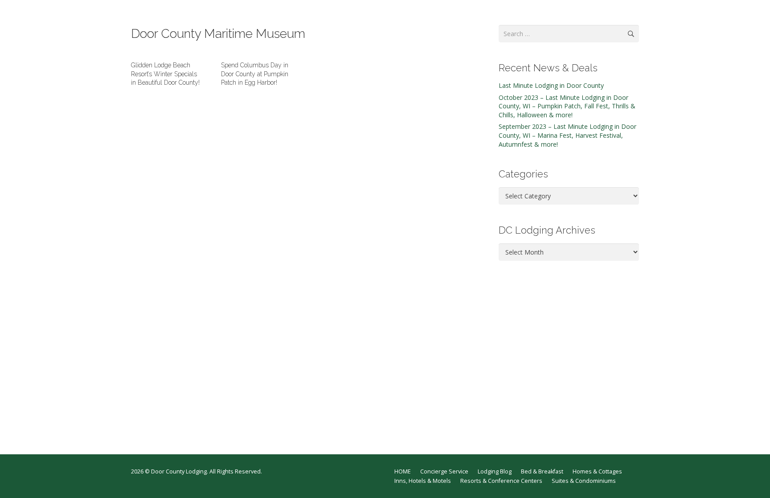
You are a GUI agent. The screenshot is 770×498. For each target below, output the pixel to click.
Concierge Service (444, 471)
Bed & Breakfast (542, 471)
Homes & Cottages (597, 471)
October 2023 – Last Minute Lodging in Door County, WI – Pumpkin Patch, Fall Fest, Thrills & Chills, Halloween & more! (567, 106)
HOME (402, 471)
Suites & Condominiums (584, 481)
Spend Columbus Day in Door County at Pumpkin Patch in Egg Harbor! (254, 74)
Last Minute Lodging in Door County (551, 85)
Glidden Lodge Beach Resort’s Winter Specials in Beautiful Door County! (165, 74)
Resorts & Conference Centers (501, 481)
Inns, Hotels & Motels (422, 481)
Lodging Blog (495, 471)
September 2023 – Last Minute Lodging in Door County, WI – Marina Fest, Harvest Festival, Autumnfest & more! (567, 135)
